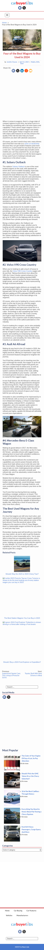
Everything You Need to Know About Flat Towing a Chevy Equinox (31, 811)
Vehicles (9, 915)
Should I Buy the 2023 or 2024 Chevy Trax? (22, 574)
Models (33, 62)
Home (7, 911)
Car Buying (18, 911)
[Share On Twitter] (17, 70)
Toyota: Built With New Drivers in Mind (33, 673)
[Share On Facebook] (13, 70)
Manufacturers (22, 915)
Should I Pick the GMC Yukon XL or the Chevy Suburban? (30, 776)
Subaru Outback (18, 166)
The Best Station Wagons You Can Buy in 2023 (22, 618)
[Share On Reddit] (26, 70)
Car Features (31, 911)
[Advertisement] (22, 97)
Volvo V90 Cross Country (22, 271)
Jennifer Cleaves (12, 62)
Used (21, 63)
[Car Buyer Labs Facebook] (20, 8)
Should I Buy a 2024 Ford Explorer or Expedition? (22, 662)
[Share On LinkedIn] (22, 70)
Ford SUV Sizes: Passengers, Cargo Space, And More (31, 829)
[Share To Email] (30, 70)
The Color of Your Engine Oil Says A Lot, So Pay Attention (31, 758)
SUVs (37, 62)
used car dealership (31, 144)
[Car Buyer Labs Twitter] (24, 8)
